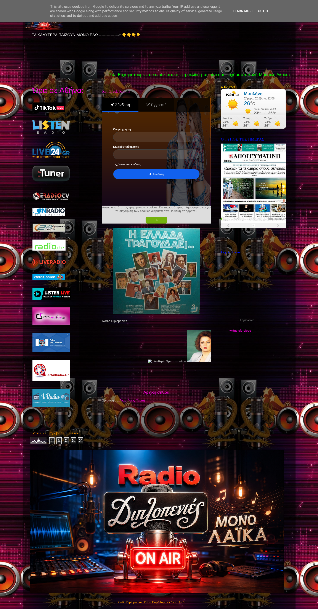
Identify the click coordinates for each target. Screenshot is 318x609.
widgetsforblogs (240, 330)
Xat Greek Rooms (116, 91)
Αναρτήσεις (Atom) (132, 400)
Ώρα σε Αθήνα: (58, 90)
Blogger (194, 602)
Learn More (243, 11)
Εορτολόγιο (247, 320)
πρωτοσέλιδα (247, 230)
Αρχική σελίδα (156, 392)
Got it (263, 11)
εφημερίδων (264, 230)
